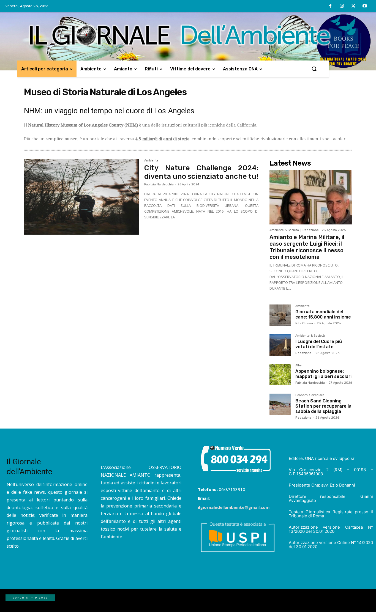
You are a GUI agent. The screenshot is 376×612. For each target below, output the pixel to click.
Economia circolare (309, 395)
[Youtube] (364, 6)
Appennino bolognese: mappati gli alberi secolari (323, 374)
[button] (314, 69)
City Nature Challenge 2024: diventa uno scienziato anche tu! (201, 172)
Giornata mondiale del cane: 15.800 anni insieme (323, 314)
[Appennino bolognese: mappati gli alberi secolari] (280, 374)
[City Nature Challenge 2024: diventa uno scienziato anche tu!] (81, 197)
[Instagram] (342, 6)
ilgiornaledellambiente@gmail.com (233, 507)
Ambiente (151, 160)
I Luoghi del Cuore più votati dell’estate (318, 344)
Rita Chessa (304, 323)
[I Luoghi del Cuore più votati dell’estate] (280, 345)
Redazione (311, 230)
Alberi (299, 365)
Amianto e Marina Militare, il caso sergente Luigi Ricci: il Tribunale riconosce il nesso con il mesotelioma (306, 247)
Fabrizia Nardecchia (159, 184)
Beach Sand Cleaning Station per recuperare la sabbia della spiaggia (323, 406)
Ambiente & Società (284, 230)
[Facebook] (330, 6)
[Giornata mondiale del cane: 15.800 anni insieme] (280, 315)
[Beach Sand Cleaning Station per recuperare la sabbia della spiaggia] (280, 404)
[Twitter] (353, 6)
